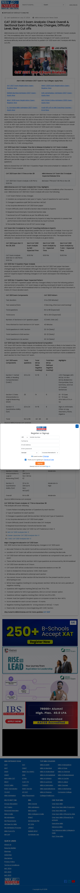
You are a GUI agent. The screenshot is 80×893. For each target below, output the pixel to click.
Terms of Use (49, 460)
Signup (40, 463)
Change (46, 456)
